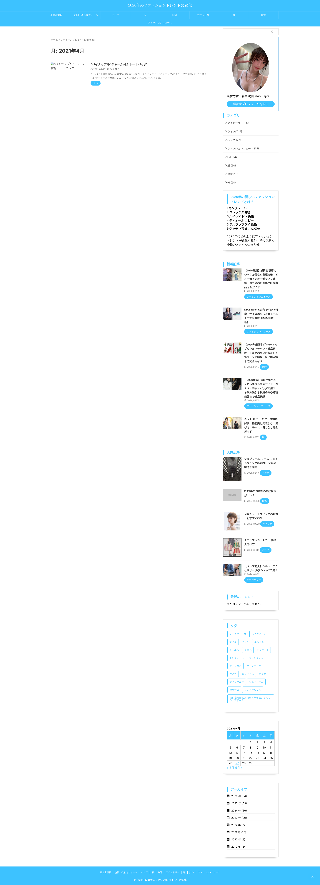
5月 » (239, 767)
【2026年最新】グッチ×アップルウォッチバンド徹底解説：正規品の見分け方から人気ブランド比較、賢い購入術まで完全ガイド (261, 353)
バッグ (115, 15)
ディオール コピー (241, 220)
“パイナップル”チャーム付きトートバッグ (119, 64)
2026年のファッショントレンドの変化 (160, 5)
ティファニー (236, 681)
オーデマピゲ (254, 665)
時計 (174, 15)
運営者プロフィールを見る (251, 104)
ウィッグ (234, 131)
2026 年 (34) (239, 796)
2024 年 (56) (239, 810)
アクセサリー (204, 15)
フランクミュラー (258, 658)
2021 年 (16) (238, 832)
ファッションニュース (160, 22)
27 (237, 763)
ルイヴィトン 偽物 (241, 216)
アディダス (235, 665)
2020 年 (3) (238, 839)
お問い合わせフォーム (86, 15)
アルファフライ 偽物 (243, 224)
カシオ (262, 673)
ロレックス (248, 673)
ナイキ (233, 642)
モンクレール (237, 208)
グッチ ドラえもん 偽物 (244, 228)
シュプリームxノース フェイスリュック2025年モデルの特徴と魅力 (261, 463)
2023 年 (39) (239, 817)
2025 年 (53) (239, 803)
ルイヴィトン (258, 634)
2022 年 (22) (238, 824)
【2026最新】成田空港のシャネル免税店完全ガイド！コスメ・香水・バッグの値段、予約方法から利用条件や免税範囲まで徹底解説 (261, 388)
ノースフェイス (237, 634)
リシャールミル (252, 689)
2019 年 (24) (238, 846)
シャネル (234, 650)
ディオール (263, 650)
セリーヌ (234, 689)
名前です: (233, 96)
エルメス (259, 642)
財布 (263, 15)
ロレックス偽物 (239, 212)
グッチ (245, 642)
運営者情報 (56, 15)
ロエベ (247, 650)
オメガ (233, 673)
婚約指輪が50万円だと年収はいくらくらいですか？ (250, 699)
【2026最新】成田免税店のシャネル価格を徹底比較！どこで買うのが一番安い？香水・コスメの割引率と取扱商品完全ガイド (261, 279)
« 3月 (230, 767)
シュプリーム (256, 681)
